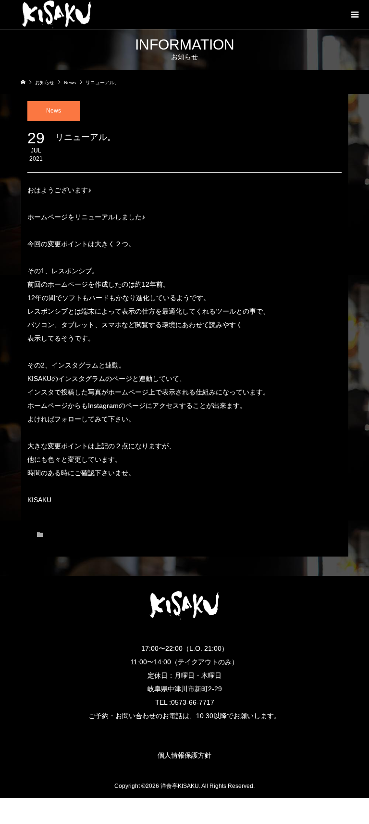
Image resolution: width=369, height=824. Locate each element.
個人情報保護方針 (184, 755)
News (53, 110)
